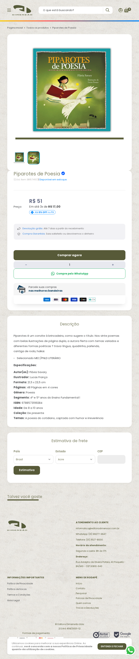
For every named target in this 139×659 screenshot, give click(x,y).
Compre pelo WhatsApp (72, 273)
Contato (80, 588)
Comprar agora (69, 255)
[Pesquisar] (107, 10)
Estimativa (27, 470)
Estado (61, 451)
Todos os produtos (37, 27)
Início (79, 583)
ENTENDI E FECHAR (112, 646)
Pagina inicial (15, 27)
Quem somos (83, 603)
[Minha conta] (120, 10)
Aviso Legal (13, 600)
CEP (100, 451)
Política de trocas (17, 589)
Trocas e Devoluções (87, 607)
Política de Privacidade (20, 583)
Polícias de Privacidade (89, 598)
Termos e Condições (18, 594)
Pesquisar (81, 593)
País (17, 451)
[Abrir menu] (9, 10)
